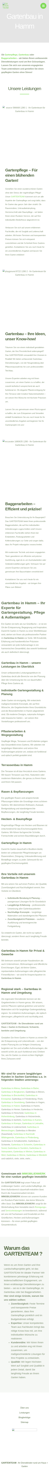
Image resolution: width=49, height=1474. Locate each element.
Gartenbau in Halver (10, 1106)
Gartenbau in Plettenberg (26, 1137)
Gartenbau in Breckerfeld (12, 1095)
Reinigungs (40, 1207)
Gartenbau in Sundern (18, 1148)
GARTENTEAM (18, 196)
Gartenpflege (11, 55)
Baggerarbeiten (9, 58)
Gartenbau (24, 55)
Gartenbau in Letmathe (32, 1123)
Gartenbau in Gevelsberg (13, 1102)
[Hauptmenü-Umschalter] (43, 6)
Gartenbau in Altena (10, 1088)
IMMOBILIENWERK (33, 1173)
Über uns (24, 1408)
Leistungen (24, 1413)
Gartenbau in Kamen (32, 1120)
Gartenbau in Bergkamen (13, 1092)
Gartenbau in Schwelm (21, 1145)
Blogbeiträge (24, 1417)
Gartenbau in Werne (16, 1155)
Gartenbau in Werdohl (36, 1155)
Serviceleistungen (13, 1211)
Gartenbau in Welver (22, 1151)
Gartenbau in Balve (30, 1088)
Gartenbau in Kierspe (11, 1123)
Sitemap (24, 1422)
